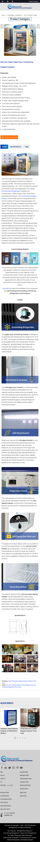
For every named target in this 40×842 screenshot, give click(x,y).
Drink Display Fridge (30, 15)
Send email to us (11, 137)
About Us (2, 775)
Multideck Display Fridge (25, 785)
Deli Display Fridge (24, 789)
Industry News (23, 792)
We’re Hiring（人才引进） (7, 785)
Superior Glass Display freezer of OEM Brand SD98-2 (9, 730)
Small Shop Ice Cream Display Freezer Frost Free (28, 730)
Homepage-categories (14, 15)
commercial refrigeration (11, 191)
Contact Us (2, 779)
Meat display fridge (4, 792)
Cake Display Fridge (24, 782)
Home (3, 15)
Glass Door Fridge (24, 772)
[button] (38, 26)
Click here (6, 288)
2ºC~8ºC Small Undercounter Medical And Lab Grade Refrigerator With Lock (19, 686)
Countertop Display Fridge (25, 779)
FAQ (1, 782)
